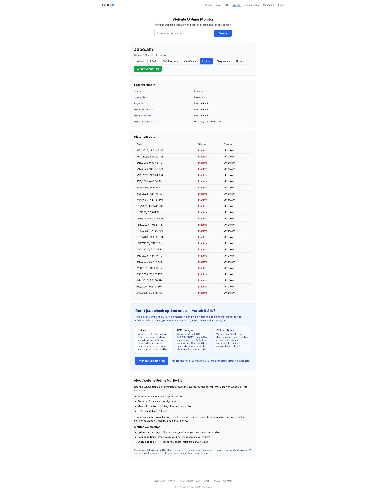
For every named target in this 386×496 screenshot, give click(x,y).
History (240, 61)
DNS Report (186, 480)
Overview (159, 480)
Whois (140, 61)
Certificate (190, 61)
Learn (171, 480)
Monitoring (269, 5)
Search (223, 33)
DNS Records (170, 61)
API (198, 480)
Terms (216, 480)
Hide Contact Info (149, 68)
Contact (227, 480)
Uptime (236, 5)
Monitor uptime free (152, 360)
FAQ (206, 480)
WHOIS (208, 5)
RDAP (218, 5)
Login (281, 5)
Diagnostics (223, 61)
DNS (227, 5)
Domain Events (251, 5)
